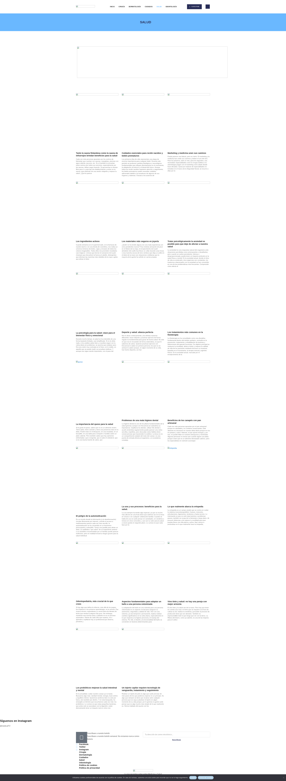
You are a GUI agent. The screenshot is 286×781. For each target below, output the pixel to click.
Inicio (112, 6)
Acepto (193, 777)
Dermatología (135, 6)
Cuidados (149, 6)
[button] (181, 6)
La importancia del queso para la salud (94, 424)
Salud (159, 6)
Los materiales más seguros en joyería (140, 241)
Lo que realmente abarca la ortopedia (185, 506)
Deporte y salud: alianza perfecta (137, 332)
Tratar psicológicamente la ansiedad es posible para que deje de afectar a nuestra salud (188, 244)
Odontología (171, 6)
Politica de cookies (205, 777)
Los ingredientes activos (88, 241)
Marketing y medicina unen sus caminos (187, 153)
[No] (283, 777)
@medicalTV (5, 726)
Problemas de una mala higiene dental (140, 420)
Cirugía (122, 6)
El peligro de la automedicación (91, 516)
